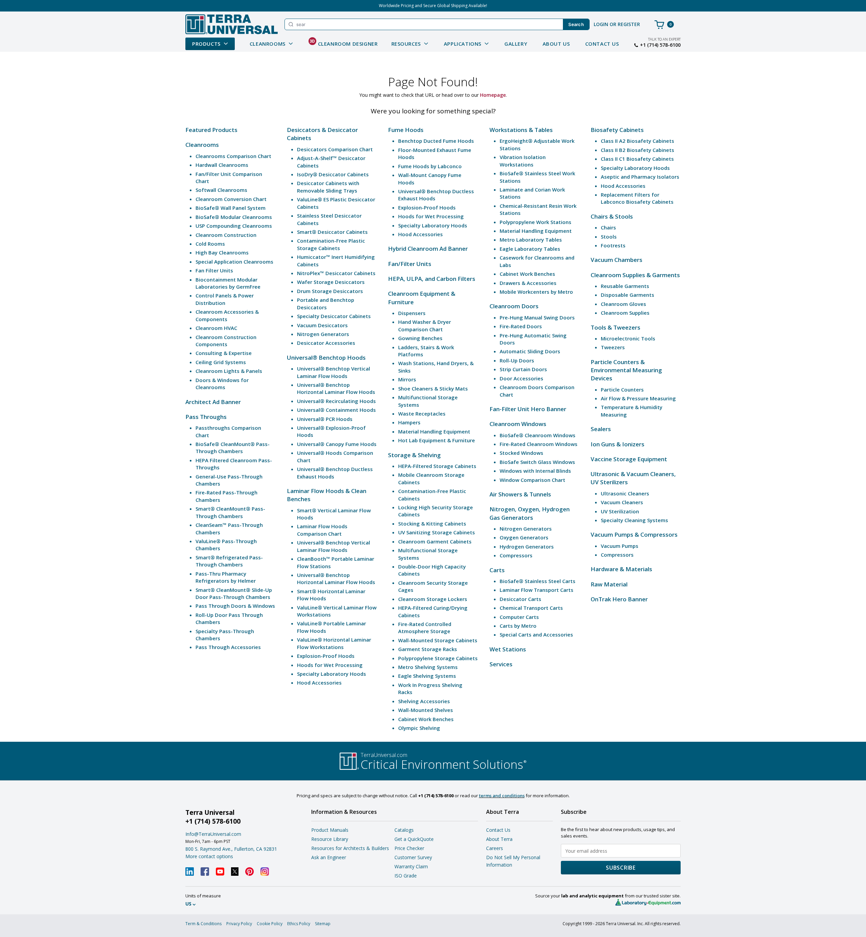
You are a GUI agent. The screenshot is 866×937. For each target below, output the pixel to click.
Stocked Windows (521, 452)
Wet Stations (507, 649)
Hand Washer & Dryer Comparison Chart (424, 325)
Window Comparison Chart (532, 479)
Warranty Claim (411, 866)
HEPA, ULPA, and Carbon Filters (431, 279)
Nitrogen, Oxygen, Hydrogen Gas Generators (529, 513)
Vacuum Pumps (619, 545)
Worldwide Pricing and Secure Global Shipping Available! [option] (433, 5)
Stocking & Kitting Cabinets (432, 523)
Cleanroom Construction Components (226, 341)
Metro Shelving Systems (428, 667)
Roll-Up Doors (517, 360)
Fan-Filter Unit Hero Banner (527, 409)
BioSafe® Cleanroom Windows (537, 435)
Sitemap (323, 924)
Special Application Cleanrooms (234, 261)
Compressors (516, 555)
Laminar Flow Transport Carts (536, 589)
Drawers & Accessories (528, 283)
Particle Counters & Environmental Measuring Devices (626, 370)
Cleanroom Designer (344, 42)
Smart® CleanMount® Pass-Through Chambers (230, 512)
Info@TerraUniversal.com (213, 834)
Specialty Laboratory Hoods (331, 673)
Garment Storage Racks (427, 649)
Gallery (515, 43)
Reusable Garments (625, 286)
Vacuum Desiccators (322, 325)
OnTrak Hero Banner (619, 599)
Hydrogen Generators (527, 546)
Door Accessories (521, 378)
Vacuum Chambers (616, 260)
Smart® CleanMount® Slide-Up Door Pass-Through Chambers (234, 593)
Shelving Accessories (424, 701)
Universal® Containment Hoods (336, 409)
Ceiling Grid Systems (221, 362)
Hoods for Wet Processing (330, 665)
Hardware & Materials (621, 569)
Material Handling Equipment (434, 431)
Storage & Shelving (414, 455)
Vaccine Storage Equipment (629, 459)
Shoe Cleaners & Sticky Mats (433, 388)
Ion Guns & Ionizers (617, 444)
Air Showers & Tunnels (520, 494)
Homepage (493, 95)
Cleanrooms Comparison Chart (233, 156)
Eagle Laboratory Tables (530, 248)
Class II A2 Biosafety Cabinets (637, 140)
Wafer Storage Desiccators (331, 281)
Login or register (617, 24)
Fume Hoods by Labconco (430, 166)
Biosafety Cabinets (617, 130)
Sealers (601, 429)
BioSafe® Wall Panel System (231, 207)
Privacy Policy (239, 924)
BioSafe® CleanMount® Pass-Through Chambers (233, 447)
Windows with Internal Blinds (535, 470)
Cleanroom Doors (514, 306)
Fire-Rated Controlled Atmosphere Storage (424, 627)
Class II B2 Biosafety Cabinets (637, 150)
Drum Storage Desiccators (330, 291)
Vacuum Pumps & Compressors (634, 534)
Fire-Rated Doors (521, 326)
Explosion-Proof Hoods (326, 655)
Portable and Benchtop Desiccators (325, 303)
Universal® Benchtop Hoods (326, 357)
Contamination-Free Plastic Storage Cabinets (331, 244)
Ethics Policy (298, 924)
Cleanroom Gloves (623, 303)
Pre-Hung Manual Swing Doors (537, 317)
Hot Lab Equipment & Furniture (436, 440)
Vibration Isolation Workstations (523, 161)
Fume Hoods (406, 130)
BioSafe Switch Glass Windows (537, 462)
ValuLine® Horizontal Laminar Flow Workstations (334, 643)
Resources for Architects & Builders (350, 848)
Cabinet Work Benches (426, 719)
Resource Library (329, 839)
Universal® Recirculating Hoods (336, 401)
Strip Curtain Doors (523, 369)
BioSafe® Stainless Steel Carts (537, 581)
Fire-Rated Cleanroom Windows (538, 444)
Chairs (608, 227)
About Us (556, 43)
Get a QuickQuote (414, 839)
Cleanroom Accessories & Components (227, 315)
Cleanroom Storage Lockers (432, 599)
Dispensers (412, 313)
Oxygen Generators (524, 537)
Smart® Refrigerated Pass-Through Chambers (229, 561)
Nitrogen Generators (323, 334)
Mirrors (407, 379)
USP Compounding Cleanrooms (234, 225)
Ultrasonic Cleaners (625, 493)
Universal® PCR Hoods (324, 419)
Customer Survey (413, 857)
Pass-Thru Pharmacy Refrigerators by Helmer (226, 577)
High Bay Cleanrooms (222, 252)
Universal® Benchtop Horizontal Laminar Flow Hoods (336, 388)
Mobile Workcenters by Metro (536, 291)
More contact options (209, 856)
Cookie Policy (269, 924)
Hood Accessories (319, 682)
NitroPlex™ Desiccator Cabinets (336, 273)
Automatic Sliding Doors (530, 351)
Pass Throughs (206, 417)
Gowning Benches (420, 338)
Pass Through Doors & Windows (235, 605)
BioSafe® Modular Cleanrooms (234, 217)
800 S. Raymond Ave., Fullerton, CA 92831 (231, 849)
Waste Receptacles (422, 413)
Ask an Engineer (328, 857)
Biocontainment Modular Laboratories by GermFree (228, 283)
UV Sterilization (620, 511)
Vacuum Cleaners (622, 502)
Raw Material (609, 584)
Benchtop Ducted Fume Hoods (436, 140)
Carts (497, 570)
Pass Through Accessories (228, 647)
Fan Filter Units (214, 270)
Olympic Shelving (419, 727)
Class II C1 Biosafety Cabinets (637, 158)
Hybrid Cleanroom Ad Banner (428, 248)
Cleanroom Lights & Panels (229, 370)
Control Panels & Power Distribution (225, 299)
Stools (609, 236)
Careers (494, 848)
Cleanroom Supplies (625, 312)
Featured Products (211, 130)
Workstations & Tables (521, 130)
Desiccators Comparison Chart (335, 149)
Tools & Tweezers (615, 327)
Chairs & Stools (612, 216)
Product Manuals (329, 830)
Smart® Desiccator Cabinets (332, 231)
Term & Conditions (203, 924)
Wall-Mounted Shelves (425, 710)
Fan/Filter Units (409, 264)
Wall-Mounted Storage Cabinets (437, 640)
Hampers (409, 422)
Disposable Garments (627, 294)
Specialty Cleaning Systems (634, 520)
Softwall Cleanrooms (221, 189)
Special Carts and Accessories (536, 634)
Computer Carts (519, 616)
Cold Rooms (210, 243)
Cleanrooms (202, 145)
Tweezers (613, 347)
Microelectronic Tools (628, 338)
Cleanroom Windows (517, 424)
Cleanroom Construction (226, 234)
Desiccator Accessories (326, 342)
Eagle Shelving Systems (427, 675)
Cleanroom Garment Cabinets (435, 541)
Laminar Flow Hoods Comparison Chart (322, 530)
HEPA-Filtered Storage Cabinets (437, 466)
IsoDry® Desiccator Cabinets (333, 174)
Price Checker (409, 848)
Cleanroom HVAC (216, 328)
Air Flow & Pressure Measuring (638, 398)
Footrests (613, 245)
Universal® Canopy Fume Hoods (337, 444)
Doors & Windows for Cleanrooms (222, 384)
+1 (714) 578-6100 (660, 45)
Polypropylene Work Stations (535, 222)
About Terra (499, 839)
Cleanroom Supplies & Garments (635, 275)
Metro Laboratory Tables (531, 239)
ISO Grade (405, 875)
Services (500, 664)
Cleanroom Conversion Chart (231, 199)
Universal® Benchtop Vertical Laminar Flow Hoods (333, 372)
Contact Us (602, 43)
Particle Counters (622, 389)
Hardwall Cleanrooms (222, 164)
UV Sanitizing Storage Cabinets (436, 532)
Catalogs (404, 830)
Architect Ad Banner (213, 402)
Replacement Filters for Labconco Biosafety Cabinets (637, 198)
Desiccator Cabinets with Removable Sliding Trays (328, 187)
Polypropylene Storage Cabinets (438, 658)
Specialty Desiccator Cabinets (334, 316)
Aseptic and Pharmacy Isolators (640, 176)
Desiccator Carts (520, 599)
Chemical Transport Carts (531, 607)
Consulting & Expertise (224, 353)
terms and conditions (502, 796)
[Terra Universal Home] (231, 24)
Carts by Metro (518, 625)
